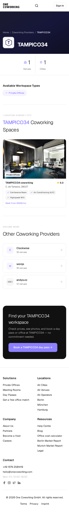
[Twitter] (14, 482)
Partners (7, 430)
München (42, 404)
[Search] (36, 5)
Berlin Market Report (49, 440)
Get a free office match (16, 399)
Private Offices (11, 385)
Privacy (34, 503)
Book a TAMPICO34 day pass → (32, 347)
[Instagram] (9, 482)
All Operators (44, 394)
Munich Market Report (49, 445)
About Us (8, 426)
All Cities (42, 385)
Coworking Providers (23, 32)
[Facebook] (4, 482)
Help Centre (44, 426)
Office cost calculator (49, 435)
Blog (40, 430)
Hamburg (42, 409)
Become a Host (12, 435)
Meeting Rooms (12, 390)
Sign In (60, 5)
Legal (40, 450)
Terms (23, 503)
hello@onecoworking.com (17, 471)
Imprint (45, 503)
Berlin (40, 399)
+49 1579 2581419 (13, 466)
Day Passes (9, 394)
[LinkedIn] (19, 482)
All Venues (43, 390)
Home (6, 32)
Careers (7, 440)
